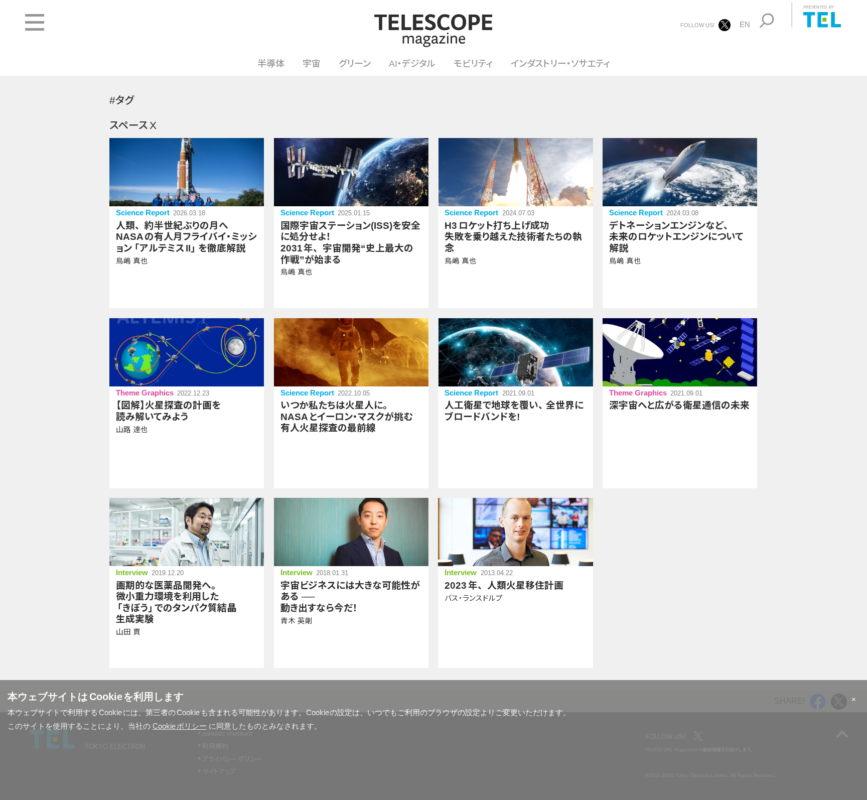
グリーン (355, 63)
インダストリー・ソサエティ (560, 63)
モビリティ (473, 63)
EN (745, 24)
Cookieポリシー (180, 726)
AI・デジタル (412, 63)
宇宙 (312, 63)
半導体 (270, 63)
